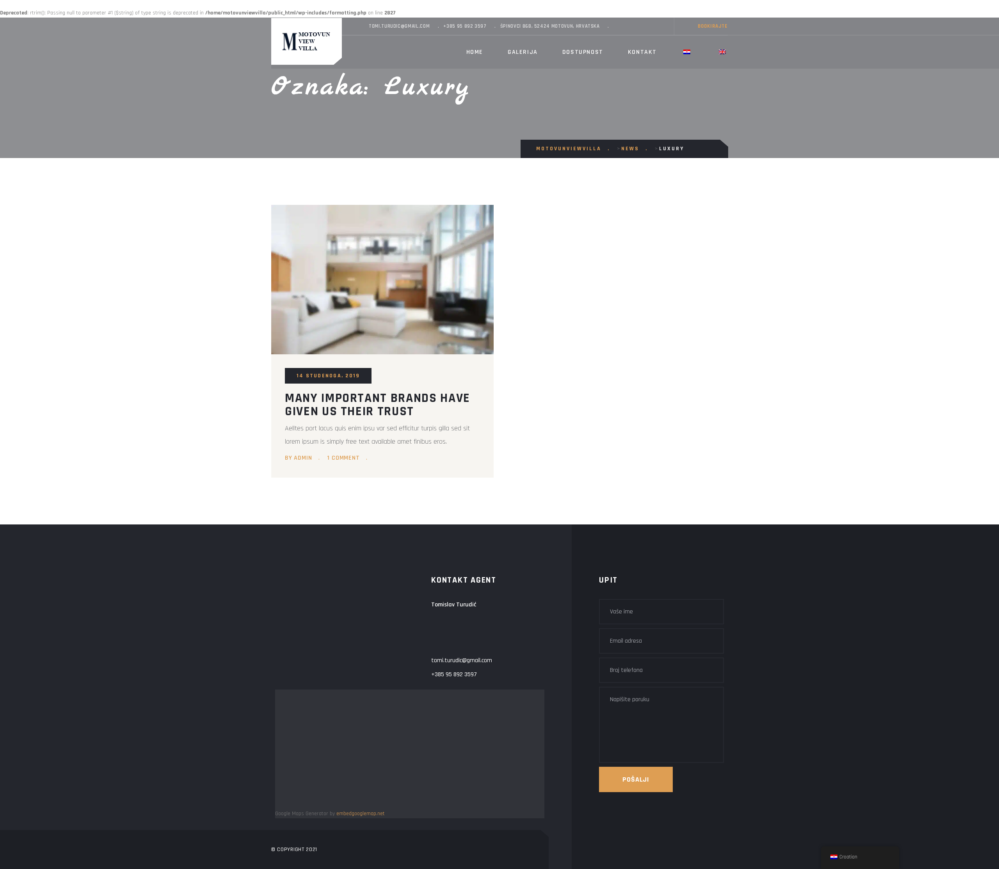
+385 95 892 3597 (464, 26)
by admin (298, 458)
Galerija (523, 52)
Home (474, 52)
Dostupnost (582, 52)
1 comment (343, 458)
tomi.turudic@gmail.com (399, 26)
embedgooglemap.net (360, 813)
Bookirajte (713, 26)
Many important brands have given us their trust (377, 404)
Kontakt (642, 52)
